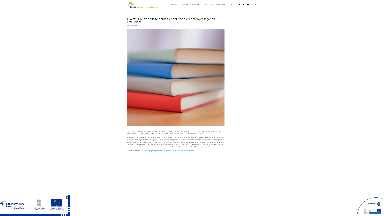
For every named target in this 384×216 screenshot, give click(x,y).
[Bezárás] (67, 197)
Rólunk (174, 5)
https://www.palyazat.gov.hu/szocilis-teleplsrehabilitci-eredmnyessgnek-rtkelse (167, 151)
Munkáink (195, 5)
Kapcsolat (220, 5)
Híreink (185, 5)
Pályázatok (209, 5)
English (233, 5)
